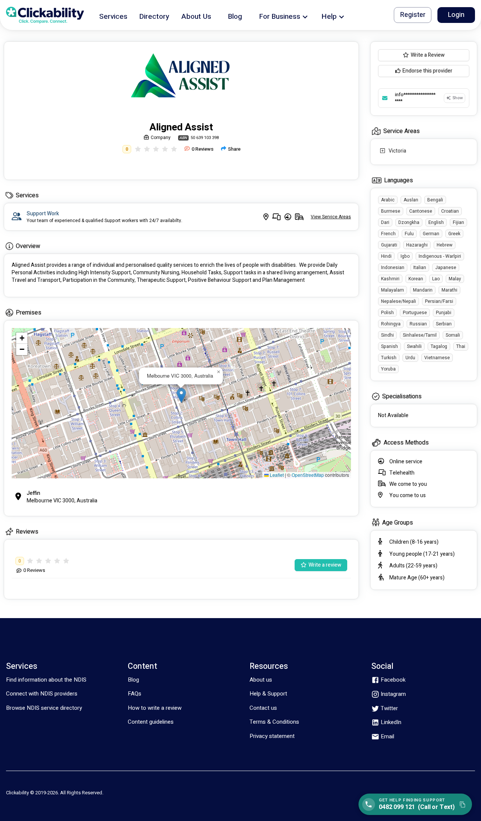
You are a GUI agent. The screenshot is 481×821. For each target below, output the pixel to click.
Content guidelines (151, 722)
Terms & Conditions (274, 722)
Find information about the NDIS (46, 680)
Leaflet (276, 475)
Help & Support (268, 693)
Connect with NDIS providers (41, 693)
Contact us (263, 708)
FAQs (134, 693)
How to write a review (155, 708)
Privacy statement (272, 736)
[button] (113, 15)
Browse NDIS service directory (44, 708)
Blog (133, 680)
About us (261, 680)
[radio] (138, 149)
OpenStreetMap (308, 475)
